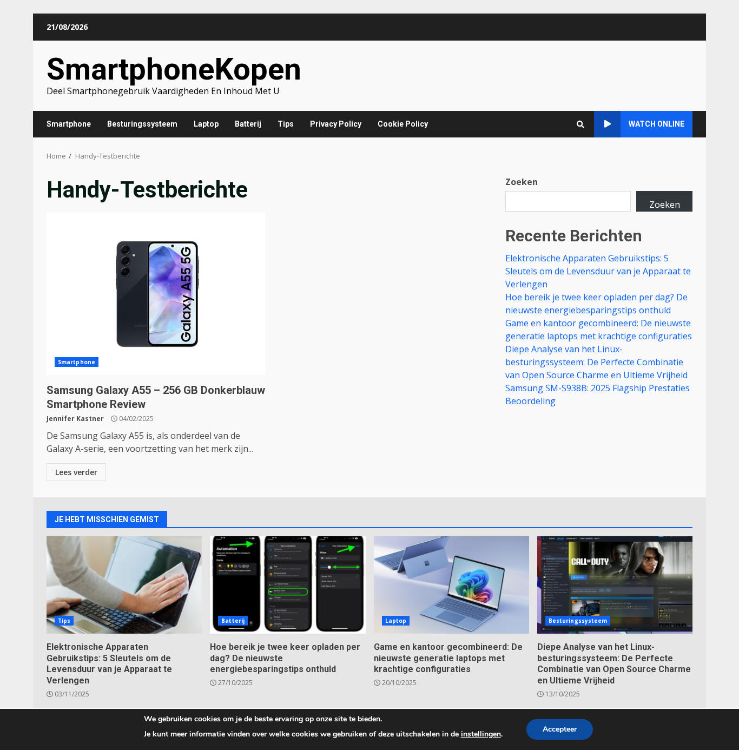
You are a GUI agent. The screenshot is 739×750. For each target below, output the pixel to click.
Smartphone (69, 124)
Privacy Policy (335, 124)
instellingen (481, 734)
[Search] (580, 124)
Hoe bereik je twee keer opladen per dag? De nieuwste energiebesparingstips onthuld (287, 585)
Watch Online (656, 124)
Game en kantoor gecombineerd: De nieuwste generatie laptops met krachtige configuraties (451, 585)
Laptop (206, 124)
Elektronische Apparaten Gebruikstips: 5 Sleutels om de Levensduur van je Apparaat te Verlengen (598, 271)
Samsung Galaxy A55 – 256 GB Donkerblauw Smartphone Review (156, 294)
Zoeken (521, 182)
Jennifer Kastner (75, 418)
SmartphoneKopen (174, 69)
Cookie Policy (403, 124)
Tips (286, 124)
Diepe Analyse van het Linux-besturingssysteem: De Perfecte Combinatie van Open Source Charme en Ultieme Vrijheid (596, 362)
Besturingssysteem (142, 124)
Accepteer (560, 729)
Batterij (248, 124)
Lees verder (76, 472)
